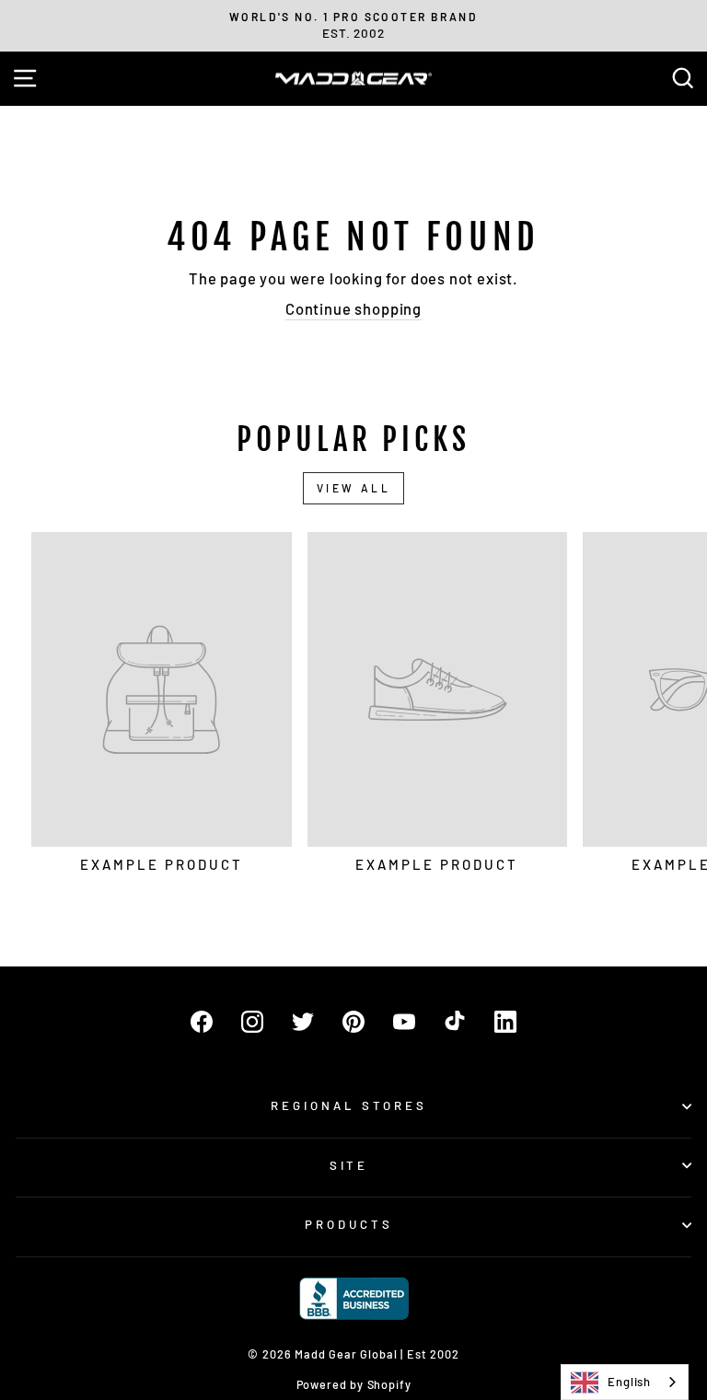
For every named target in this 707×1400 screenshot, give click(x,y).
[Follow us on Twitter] (302, 1021)
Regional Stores (349, 1105)
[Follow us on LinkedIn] (505, 1021)
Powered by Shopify (353, 1384)
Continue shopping (353, 308)
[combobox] (625, 1382)
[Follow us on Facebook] (201, 1021)
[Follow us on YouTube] (404, 1021)
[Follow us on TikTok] (454, 1021)
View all (354, 487)
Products (349, 1224)
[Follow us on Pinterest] (353, 1021)
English (629, 1381)
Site (349, 1165)
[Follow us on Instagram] (252, 1021)
